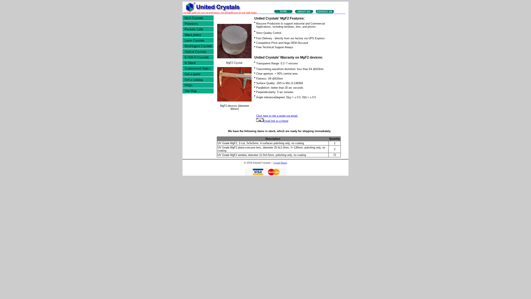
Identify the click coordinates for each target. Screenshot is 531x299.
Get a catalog (194, 79)
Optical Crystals (195, 51)
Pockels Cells (194, 29)
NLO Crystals (194, 18)
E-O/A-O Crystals (197, 57)
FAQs (188, 85)
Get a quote (192, 74)
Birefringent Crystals (198, 46)
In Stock (190, 63)
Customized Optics (198, 68)
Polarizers (191, 23)
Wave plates (193, 35)
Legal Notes (280, 162)
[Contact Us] (324, 12)
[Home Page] (283, 12)
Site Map (191, 91)
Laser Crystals (195, 40)
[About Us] (304, 12)
